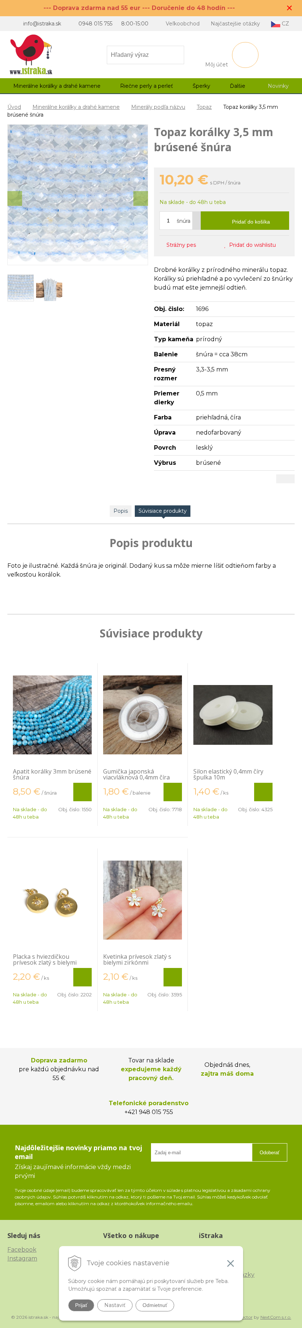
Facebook (21, 1249)
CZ (284, 23)
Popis (120, 511)
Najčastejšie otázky (235, 23)
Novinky (278, 86)
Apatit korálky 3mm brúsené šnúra (52, 774)
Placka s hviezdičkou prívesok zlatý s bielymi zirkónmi (45, 962)
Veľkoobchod (183, 23)
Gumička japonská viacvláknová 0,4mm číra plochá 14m (136, 777)
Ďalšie (238, 86)
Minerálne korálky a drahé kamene (76, 107)
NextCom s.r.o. (275, 1317)
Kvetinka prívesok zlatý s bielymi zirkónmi (137, 959)
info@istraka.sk (42, 23)
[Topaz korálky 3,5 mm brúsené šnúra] (77, 194)
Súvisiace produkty (162, 511)
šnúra (183, 221)
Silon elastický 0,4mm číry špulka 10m (228, 774)
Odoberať (270, 1152)
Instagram (22, 1258)
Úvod (14, 107)
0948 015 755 (95, 23)
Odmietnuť (155, 1305)
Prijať (81, 1305)
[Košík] (245, 55)
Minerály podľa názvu (158, 107)
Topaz (204, 107)
